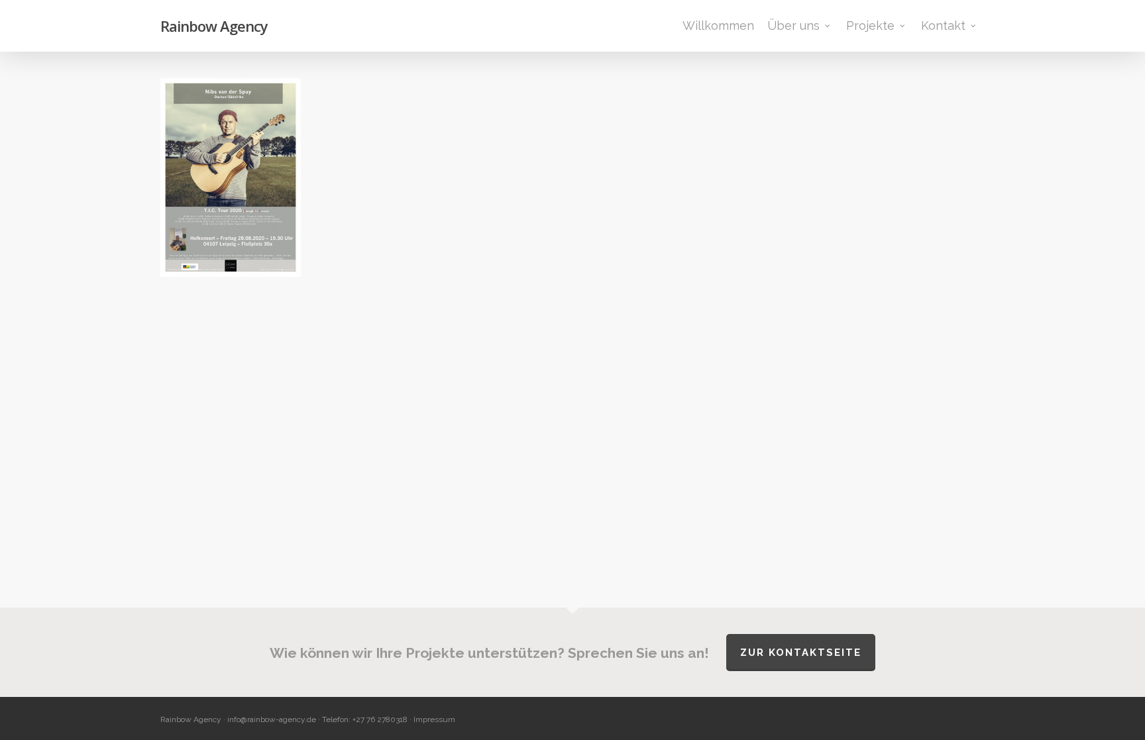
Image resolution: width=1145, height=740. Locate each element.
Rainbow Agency (214, 26)
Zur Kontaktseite (800, 653)
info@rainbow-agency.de (271, 719)
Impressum (434, 719)
